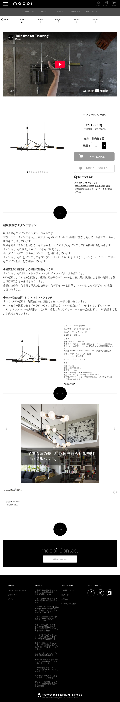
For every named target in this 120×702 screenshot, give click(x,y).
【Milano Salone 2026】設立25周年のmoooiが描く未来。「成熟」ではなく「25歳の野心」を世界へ (47, 610)
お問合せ (65, 599)
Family (77, 19)
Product (21, 19)
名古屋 (97, 185)
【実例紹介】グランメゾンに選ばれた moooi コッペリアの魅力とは (46, 669)
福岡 (108, 185)
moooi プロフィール (17, 590)
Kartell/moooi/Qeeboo (84, 185)
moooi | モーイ (80, 325)
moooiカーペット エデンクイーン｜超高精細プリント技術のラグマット (46, 661)
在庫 (86, 138)
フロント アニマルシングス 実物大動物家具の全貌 (46, 654)
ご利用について (67, 590)
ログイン (65, 595)
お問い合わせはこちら (60, 559)
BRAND (44, 11)
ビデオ (11, 599)
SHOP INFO (76, 11)
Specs (40, 19)
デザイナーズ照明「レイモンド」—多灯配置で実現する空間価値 (46, 684)
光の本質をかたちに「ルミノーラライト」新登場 (46, 677)
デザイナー (12, 595)
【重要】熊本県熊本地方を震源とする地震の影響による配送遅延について (46, 592)
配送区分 (67, 335)
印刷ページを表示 (85, 177)
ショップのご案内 (68, 603)
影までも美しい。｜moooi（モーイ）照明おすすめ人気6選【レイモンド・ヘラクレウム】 (46, 646)
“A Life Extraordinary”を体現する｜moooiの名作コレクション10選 (46, 619)
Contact (95, 19)
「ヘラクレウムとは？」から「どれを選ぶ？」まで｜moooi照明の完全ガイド (46, 637)
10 (47, 172)
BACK (6, 19)
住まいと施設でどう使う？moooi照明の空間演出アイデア (46, 600)
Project (58, 19)
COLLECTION (28, 11)
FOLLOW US (91, 11)
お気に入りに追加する (97, 168)
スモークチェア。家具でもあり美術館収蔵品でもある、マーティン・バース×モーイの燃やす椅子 (46, 628)
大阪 (103, 185)
